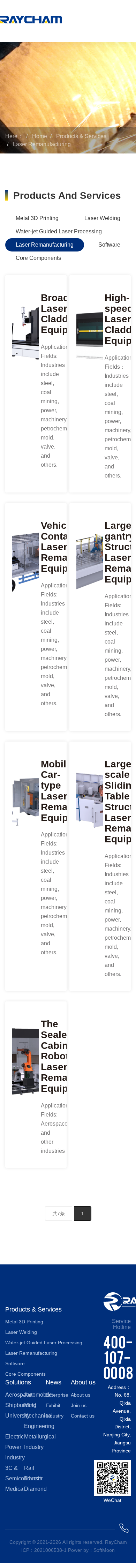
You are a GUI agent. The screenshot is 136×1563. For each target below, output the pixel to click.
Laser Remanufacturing (42, 144)
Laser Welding (102, 218)
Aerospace (18, 1395)
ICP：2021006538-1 (44, 1550)
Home (39, 136)
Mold (30, 1405)
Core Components (38, 258)
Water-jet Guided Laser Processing (59, 231)
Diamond (35, 1489)
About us (80, 1395)
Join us (78, 1405)
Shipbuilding (21, 1405)
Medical (15, 1489)
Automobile (38, 1395)
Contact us (83, 1416)
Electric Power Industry (15, 1447)
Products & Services (81, 136)
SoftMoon (104, 1550)
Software (109, 245)
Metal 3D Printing (37, 218)
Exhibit (53, 1405)
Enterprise (57, 1395)
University (17, 1416)
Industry (54, 1416)
